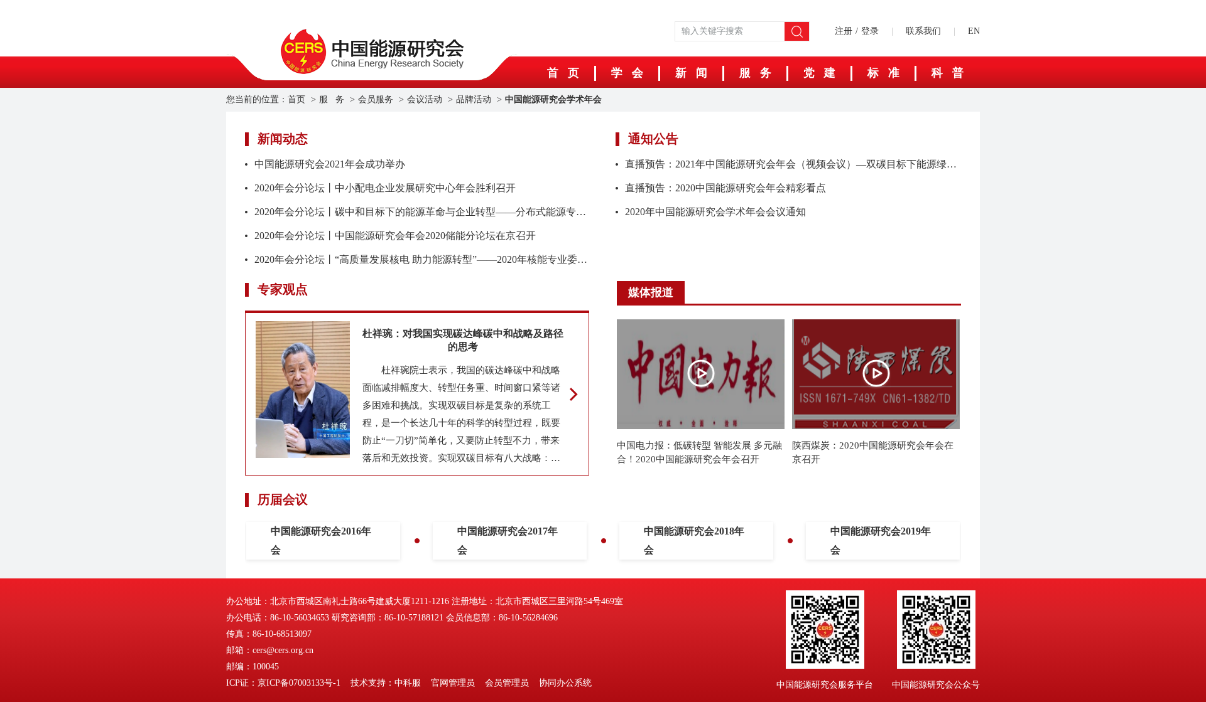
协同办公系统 (565, 683)
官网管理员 (453, 683)
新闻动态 (283, 139)
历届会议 (283, 499)
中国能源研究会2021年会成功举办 (329, 164)
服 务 (755, 72)
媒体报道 (650, 292)
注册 (843, 31)
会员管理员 (507, 683)
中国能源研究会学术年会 (553, 99)
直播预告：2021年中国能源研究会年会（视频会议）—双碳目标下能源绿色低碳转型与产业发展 (836, 164)
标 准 (883, 72)
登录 (870, 31)
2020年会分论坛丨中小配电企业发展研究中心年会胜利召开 (385, 188)
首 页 (563, 72)
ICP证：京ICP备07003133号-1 (283, 683)
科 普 (948, 72)
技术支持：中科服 (385, 683)
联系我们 (923, 31)
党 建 (819, 72)
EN (974, 31)
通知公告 (653, 139)
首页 (296, 99)
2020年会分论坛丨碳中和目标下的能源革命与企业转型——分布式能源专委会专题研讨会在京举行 (470, 211)
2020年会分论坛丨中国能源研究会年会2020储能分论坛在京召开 (395, 235)
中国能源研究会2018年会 (694, 540)
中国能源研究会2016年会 (321, 540)
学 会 (627, 72)
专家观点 (283, 289)
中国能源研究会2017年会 (507, 540)
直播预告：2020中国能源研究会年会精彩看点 (725, 188)
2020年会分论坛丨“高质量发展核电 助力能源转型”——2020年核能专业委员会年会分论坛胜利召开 (471, 259)
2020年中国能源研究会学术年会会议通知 (715, 211)
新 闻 (691, 72)
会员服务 (375, 99)
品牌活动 (473, 99)
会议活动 (424, 99)
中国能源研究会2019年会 (880, 540)
